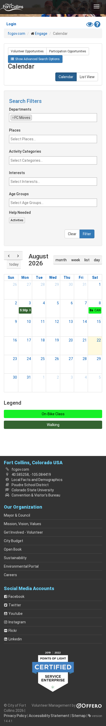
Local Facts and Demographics (37, 480)
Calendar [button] (66, 77)
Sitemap (79, 716)
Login (11, 24)
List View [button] (87, 77)
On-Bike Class (53, 414)
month (61, 260)
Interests (17, 173)
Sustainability (15, 558)
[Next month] (18, 255)
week (75, 260)
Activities (17, 220)
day (97, 260)
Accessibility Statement (49, 716)
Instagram (17, 622)
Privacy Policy (15, 716)
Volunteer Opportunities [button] (27, 51)
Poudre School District (30, 485)
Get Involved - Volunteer (23, 532)
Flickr (12, 631)
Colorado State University (33, 490)
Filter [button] (87, 234)
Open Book (13, 549)
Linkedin (15, 639)
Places (15, 130)
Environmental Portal (21, 566)
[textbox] (58, 117)
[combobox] (53, 117)
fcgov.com (16, 33)
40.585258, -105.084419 (31, 474)
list (87, 260)
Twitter (14, 605)
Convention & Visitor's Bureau (36, 495)
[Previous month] (8, 255)
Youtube (15, 613)
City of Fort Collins (11, 7)
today (14, 264)
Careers (10, 575)
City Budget (13, 541)
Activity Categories (25, 151)
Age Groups (19, 194)
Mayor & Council (17, 515)
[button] (96, 6)
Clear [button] (72, 234)
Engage (41, 33)
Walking (53, 425)
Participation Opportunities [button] (67, 51)
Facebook (16, 596)
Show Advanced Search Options (37, 59)
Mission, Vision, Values (22, 524)
